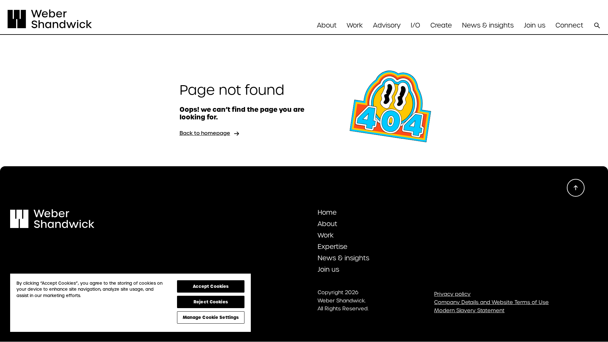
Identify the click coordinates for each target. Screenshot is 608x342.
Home (327, 212)
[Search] (596, 25)
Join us (534, 25)
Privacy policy (452, 294)
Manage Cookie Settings (211, 317)
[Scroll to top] (576, 188)
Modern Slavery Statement (469, 310)
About (327, 224)
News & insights (488, 25)
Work (355, 25)
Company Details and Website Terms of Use (491, 302)
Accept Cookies (211, 286)
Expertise (332, 247)
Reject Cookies (210, 302)
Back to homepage (205, 133)
